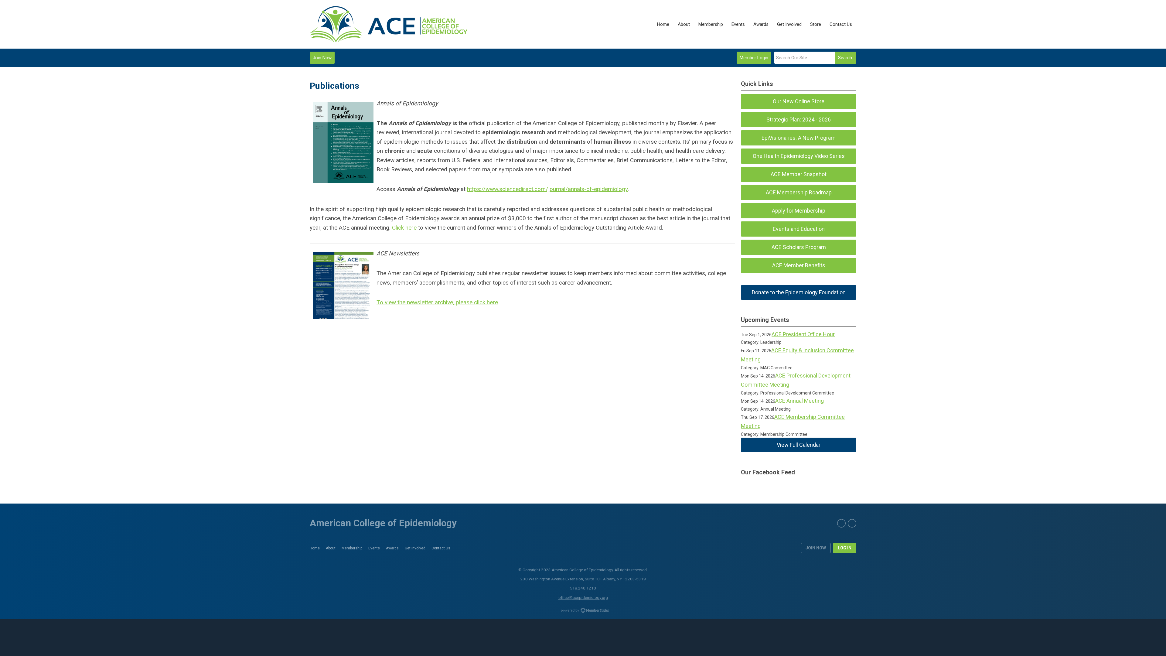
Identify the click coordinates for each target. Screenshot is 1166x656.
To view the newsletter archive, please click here (437, 302)
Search (845, 57)
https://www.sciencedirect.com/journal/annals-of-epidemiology (547, 189)
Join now (816, 547)
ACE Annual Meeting (799, 401)
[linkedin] (852, 523)
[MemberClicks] (388, 24)
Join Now (322, 57)
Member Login (754, 57)
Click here (404, 227)
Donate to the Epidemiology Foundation (799, 292)
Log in (844, 547)
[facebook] (841, 523)
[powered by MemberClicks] (583, 611)
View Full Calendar (798, 445)
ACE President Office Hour (803, 334)
